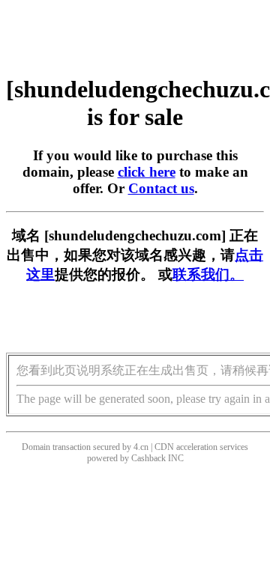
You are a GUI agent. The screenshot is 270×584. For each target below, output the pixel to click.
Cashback (148, 458)
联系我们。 (208, 274)
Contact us (161, 188)
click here (147, 172)
